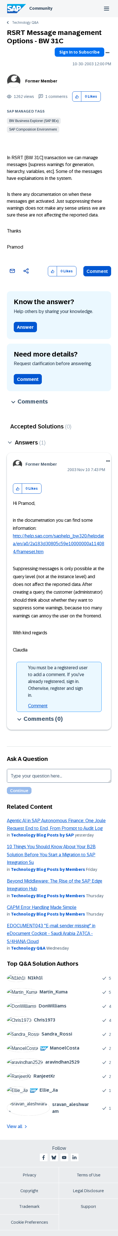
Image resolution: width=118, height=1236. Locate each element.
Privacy (29, 1175)
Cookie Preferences (29, 1222)
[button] (76, 97)
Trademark (29, 1206)
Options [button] (107, 52)
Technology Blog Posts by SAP (42, 835)
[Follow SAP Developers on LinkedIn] (74, 1157)
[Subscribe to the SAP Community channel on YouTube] (64, 1157)
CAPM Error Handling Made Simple (41, 907)
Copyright (29, 1190)
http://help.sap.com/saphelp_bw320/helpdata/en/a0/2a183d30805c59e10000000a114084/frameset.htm (58, 544)
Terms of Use (89, 1175)
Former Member (41, 81)
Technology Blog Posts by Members (48, 869)
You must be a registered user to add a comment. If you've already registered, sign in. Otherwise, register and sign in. (58, 681)
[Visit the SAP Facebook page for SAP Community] (43, 1157)
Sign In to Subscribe (79, 52)
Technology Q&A (25, 23)
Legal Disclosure (88, 1190)
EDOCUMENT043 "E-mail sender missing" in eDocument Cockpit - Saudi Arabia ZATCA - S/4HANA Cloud (51, 933)
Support (88, 1206)
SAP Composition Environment (33, 129)
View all (14, 1126)
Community (40, 8)
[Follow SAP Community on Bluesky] (54, 1157)
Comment (97, 271)
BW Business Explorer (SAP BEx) (33, 121)
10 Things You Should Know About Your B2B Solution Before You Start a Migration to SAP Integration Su (51, 854)
